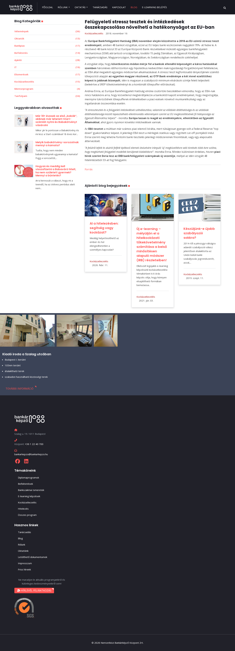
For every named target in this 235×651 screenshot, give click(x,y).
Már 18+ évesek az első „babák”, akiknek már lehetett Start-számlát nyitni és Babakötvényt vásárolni (56, 120)
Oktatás (80, 7)
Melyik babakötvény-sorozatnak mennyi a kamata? (57, 143)
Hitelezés (23, 508)
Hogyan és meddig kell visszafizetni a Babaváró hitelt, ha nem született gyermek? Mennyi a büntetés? (55, 170)
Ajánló (47, 60)
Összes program (27, 514)
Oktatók (47, 38)
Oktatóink (23, 550)
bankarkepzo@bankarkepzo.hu (31, 454)
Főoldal (47, 7)
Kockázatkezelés (47, 81)
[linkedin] (26, 461)
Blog (134, 7)
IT (47, 67)
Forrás (89, 169)
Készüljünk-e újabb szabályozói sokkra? (199, 233)
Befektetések (25, 483)
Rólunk (63, 7)
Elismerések (47, 74)
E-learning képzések (29, 496)
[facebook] (17, 461)
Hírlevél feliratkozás (35, 590)
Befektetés (47, 52)
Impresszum (25, 563)
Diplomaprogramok (28, 477)
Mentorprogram (47, 88)
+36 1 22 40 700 (34, 444)
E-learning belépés (154, 7)
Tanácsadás (100, 7)
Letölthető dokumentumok (32, 557)
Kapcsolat (119, 7)
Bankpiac (47, 45)
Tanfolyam (47, 96)
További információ (19, 388)
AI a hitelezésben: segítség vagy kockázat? (104, 228)
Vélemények (47, 31)
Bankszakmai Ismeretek (31, 490)
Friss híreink (24, 569)
